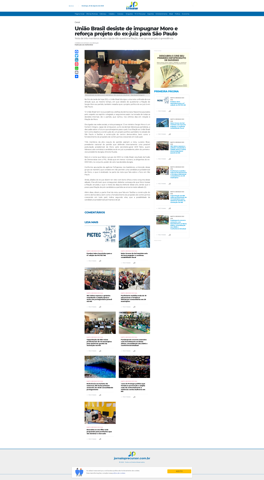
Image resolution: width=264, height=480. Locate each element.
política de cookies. (118, 473)
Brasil (171, 14)
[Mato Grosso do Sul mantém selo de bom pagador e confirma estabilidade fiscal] (134, 237)
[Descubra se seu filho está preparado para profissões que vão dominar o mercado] (100, 413)
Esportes (150, 14)
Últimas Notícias (92, 14)
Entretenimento (161, 14)
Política (177, 14)
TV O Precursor (140, 14)
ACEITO (179, 471)
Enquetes (129, 14)
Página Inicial (79, 14)
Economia (185, 14)
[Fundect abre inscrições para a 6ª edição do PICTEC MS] (100, 237)
